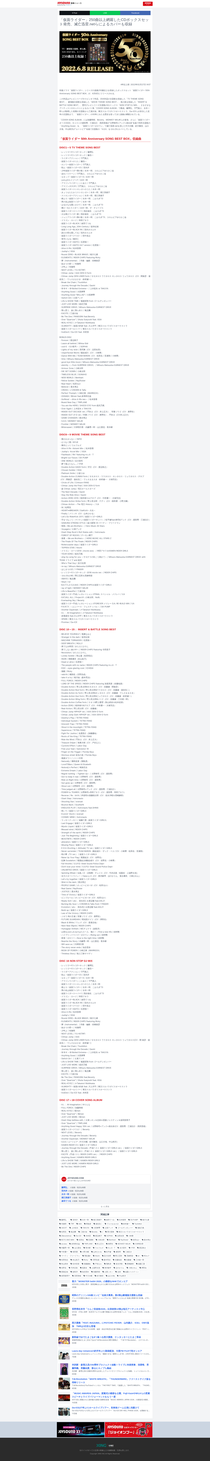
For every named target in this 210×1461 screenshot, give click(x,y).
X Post (74, 13)
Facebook (135, 13)
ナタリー (69, 5)
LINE (105, 13)
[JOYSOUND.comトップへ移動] (148, 4)
